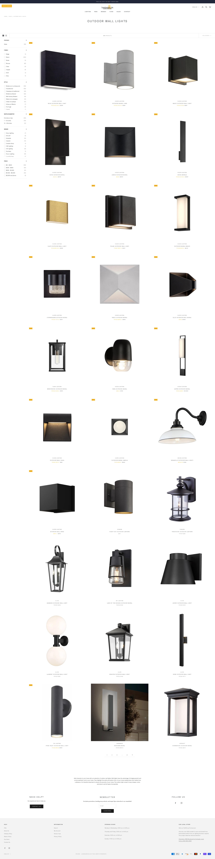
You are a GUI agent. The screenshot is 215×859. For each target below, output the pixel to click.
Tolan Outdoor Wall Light (119, 246)
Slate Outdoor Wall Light (57, 246)
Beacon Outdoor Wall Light (120, 674)
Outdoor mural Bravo (182, 246)
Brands (103, 11)
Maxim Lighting (182, 457)
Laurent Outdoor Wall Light (57, 674)
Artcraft (182, 743)
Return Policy (7, 836)
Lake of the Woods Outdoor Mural (119, 603)
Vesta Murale (182, 174)
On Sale (6, 40)
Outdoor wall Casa (57, 460)
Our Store (6, 839)
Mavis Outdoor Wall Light (182, 103)
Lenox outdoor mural (120, 174)
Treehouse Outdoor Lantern (182, 531)
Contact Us (36, 806)
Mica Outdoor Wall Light (57, 103)
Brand (6, 129)
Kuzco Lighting (57, 101)
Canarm (119, 529)
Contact (127, 11)
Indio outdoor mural (119, 317)
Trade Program (7, 5)
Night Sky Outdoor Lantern (120, 531)
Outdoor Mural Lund (119, 103)
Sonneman (120, 743)
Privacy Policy (57, 836)
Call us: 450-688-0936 (185, 841)
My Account (57, 830)
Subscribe (107, 811)
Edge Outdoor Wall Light (182, 674)
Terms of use (57, 833)
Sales (119, 11)
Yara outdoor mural (119, 388)
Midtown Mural (119, 745)
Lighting (88, 11)
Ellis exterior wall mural (182, 317)
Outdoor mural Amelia (120, 460)
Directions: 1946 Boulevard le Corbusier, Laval (191, 839)
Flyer (111, 11)
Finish (6, 50)
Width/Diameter (9, 114)
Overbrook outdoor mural (182, 745)
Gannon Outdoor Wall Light (57, 603)
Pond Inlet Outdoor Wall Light (57, 745)
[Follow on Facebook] (175, 803)
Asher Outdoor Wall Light (182, 603)
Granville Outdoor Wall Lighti (182, 460)
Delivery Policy (8, 833)
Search (56, 828)
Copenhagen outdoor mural (57, 317)
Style (6, 82)
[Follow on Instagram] (181, 803)
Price (6, 161)
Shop (10, 16)
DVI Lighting (119, 600)
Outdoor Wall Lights (20, 16)
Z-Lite (57, 600)
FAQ (5, 828)
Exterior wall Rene (57, 531)
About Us (6, 830)
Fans (96, 11)
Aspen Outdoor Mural (182, 388)
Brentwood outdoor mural (57, 388)
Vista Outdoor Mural (57, 174)
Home (5, 16)
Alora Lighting (57, 386)
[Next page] (132, 755)
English (194, 7)
